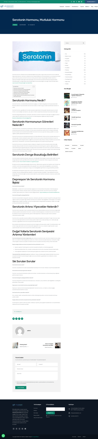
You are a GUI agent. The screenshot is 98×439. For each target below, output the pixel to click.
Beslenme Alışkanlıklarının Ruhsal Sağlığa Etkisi (21, 118)
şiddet (79, 148)
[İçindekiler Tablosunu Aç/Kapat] (33, 87)
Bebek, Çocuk (68, 56)
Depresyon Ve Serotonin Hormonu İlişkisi (21, 92)
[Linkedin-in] (22, 429)
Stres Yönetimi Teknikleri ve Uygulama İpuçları (29, 161)
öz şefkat (67, 67)
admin (29, 330)
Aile (66, 54)
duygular (67, 58)
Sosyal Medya (68, 74)
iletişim (66, 65)
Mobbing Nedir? (23, 344)
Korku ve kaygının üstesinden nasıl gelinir (48, 344)
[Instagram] (71, 1)
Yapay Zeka (67, 81)
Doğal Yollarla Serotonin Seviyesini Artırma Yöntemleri (24, 95)
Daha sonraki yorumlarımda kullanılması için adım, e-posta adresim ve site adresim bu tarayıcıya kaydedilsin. (35, 382)
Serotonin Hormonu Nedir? (19, 88)
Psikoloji (15, 24)
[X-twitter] (76, 1)
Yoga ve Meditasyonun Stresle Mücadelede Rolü (49, 192)
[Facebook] (74, 1)
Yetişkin (66, 83)
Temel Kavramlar (68, 77)
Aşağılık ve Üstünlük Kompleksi (76, 110)
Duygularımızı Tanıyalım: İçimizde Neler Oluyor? (76, 102)
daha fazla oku (23, 346)
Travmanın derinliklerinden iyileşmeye (77, 132)
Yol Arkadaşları (18, 311)
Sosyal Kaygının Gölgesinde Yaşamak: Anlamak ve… (77, 95)
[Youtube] (79, 1)
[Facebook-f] (16, 429)
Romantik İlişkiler (68, 72)
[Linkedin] (81, 1)
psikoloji (67, 148)
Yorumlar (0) (32, 24)
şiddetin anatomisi (69, 151)
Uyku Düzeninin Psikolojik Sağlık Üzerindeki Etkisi (22, 83)
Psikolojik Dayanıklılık (76, 124)
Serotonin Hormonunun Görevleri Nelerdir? (22, 89)
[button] (3, 435)
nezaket (82, 145)
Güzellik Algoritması (76, 117)
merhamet (67, 145)
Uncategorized (68, 79)
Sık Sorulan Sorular (17, 96)
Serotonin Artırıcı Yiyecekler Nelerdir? (21, 93)
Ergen (66, 63)
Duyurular (67, 60)
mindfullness (74, 145)
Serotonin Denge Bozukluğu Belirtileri (21, 90)
